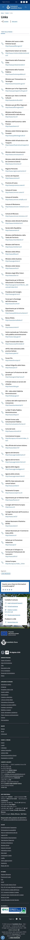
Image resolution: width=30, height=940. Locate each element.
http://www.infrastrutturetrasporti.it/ (17, 146)
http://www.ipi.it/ (10, 545)
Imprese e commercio (6, 707)
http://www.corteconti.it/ (13, 431)
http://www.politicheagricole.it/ (15, 135)
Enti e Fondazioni (5, 671)
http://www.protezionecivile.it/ (15, 65)
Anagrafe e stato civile (7, 689)
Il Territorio (3, 748)
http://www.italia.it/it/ (12, 448)
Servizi (6, 13)
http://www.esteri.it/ (12, 275)
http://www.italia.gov (12, 386)
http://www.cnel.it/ (11, 516)
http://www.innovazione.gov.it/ (15, 83)
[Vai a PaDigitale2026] (10, 652)
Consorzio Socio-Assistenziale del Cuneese (12, 895)
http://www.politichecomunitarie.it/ (16, 313)
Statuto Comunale (6, 848)
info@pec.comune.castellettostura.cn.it (14, 774)
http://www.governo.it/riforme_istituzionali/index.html (16, 286)
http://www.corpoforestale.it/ (14, 344)
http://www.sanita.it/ (12, 268)
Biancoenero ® (16, 934)
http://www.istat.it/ (11, 526)
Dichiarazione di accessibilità (8, 830)
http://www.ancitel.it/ (12, 485)
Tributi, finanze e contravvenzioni (9, 715)
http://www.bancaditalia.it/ (14, 320)
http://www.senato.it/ (12, 230)
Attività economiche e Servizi (8, 755)
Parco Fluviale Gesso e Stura (8, 885)
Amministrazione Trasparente (8, 827)
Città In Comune (12, 930)
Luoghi (2, 745)
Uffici (2, 665)
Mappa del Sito (5, 866)
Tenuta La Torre (5, 897)
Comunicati (4, 734)
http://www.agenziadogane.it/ (15, 469)
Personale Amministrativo (8, 673)
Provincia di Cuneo (6, 877)
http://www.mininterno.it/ (13, 247)
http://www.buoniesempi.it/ (14, 405)
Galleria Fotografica (6, 750)
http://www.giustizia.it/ (12, 261)
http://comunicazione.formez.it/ (15, 424)
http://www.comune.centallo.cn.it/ (16, 199)
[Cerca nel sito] (26, 7)
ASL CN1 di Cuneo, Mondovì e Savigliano (11, 887)
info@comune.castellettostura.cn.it (13, 776)
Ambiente (3, 687)
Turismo (3, 717)
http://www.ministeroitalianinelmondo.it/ (17, 54)
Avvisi (2, 731)
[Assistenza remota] (19, 930)
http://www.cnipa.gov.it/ (13, 337)
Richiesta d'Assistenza (7, 843)
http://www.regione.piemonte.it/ (15, 171)
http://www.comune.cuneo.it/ (14, 192)
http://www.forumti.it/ (12, 303)
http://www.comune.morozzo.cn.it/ (16, 216)
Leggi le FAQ (4, 835)
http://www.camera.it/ (12, 178)
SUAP (2, 882)
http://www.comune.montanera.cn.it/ (17, 207)
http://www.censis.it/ (12, 327)
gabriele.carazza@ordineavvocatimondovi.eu (15, 820)
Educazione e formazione (7, 702)
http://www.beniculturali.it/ (14, 100)
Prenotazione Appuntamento (8, 838)
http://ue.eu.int (10, 507)
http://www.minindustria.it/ (14, 223)
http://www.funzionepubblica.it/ (15, 74)
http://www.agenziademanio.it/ (15, 455)
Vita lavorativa (5, 720)
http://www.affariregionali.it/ (14, 107)
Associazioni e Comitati (7, 758)
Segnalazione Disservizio (7, 840)
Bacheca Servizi (5, 845)
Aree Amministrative (6, 663)
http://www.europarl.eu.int (13, 493)
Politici (2, 676)
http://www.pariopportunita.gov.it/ (16, 91)
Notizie (3, 729)
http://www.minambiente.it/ (14, 240)
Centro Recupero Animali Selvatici (10, 900)
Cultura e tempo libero (7, 700)
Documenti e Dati (5, 668)
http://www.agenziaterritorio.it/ (15, 462)
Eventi (2, 743)
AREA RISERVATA (15, 938)
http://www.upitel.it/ (11, 353)
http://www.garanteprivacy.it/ (14, 377)
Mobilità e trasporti (6, 710)
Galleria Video (4, 753)
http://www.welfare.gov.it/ (13, 46)
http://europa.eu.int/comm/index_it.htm (17, 439)
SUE (2, 879)
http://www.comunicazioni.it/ (14, 154)
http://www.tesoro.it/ (12, 126)
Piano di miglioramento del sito (9, 833)
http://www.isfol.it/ (11, 556)
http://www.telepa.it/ (12, 414)
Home (2, 13)
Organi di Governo (5, 660)
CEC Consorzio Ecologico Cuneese (10, 892)
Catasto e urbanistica (6, 697)
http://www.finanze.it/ (12, 500)
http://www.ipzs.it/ (11, 367)
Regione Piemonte (6, 2)
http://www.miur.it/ (11, 117)
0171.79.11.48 (7, 766)
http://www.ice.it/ (11, 535)
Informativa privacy (6, 850)
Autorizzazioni (4, 695)
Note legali (4, 853)
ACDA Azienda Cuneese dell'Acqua (10, 890)
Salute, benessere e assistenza (9, 712)
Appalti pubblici (5, 692)
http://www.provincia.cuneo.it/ (15, 185)
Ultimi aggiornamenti (6, 861)
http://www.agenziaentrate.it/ (15, 476)
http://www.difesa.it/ (12, 254)
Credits (3, 858)
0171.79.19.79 (7, 768)
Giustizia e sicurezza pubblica (8, 705)
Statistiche (4, 863)
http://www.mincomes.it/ (13, 164)
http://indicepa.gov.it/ (12, 396)
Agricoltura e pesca (6, 684)
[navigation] (3, 7)
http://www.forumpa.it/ (12, 360)
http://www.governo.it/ (12, 294)
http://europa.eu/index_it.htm (15, 563)
